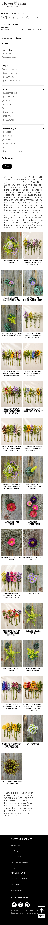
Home (4, 13)
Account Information (19, 879)
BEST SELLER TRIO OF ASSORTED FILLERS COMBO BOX (33, 262)
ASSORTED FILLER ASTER (11, 261)
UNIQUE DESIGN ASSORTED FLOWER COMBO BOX (11, 706)
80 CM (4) (8, 140)
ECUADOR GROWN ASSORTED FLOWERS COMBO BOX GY (33, 373)
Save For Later (16, 891)
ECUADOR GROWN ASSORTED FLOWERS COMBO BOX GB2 (33, 336)
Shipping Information (19, 863)
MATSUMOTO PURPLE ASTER (32, 559)
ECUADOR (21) (10, 77)
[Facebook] (14, 903)
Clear (7, 166)
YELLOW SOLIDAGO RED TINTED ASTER (12, 782)
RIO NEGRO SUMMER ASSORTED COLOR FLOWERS (11, 633)
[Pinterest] (26, 903)
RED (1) (7, 108)
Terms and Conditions (33, 910)
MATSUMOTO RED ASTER (11, 523)
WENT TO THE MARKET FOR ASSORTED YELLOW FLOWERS (11, 746)
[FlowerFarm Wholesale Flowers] (14, 7)
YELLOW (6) (9, 120)
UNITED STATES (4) (12, 81)
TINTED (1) (8, 112)
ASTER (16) (8, 53)
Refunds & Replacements (21, 857)
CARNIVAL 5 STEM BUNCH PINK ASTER (11, 299)
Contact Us (15, 845)
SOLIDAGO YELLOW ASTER (33, 632)
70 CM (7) (8, 136)
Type (13, 13)
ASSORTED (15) (10, 93)
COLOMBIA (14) (10, 73)
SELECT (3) (8, 147)
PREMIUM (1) (9, 144)
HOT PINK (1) (9, 97)
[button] (43, 4)
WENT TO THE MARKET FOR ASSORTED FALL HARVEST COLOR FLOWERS (33, 707)
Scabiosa (5, 27)
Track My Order (17, 851)
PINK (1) (7, 101)
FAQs (13, 869)
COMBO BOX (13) (11, 57)
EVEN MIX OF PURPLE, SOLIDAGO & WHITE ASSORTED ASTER (11, 486)
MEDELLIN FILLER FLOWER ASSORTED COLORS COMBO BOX (12, 595)
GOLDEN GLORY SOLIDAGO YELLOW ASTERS (33, 486)
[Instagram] (20, 903)
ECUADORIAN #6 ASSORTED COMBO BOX (33, 410)
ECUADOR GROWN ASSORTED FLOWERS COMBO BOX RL (11, 411)
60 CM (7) (8, 132)
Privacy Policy (16, 910)
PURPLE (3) (8, 105)
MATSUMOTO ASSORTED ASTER (32, 523)
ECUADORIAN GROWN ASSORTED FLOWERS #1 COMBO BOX (11, 449)
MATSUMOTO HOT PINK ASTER (11, 559)
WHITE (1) (8, 116)
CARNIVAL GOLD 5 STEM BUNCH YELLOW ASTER (11, 335)
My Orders (15, 885)
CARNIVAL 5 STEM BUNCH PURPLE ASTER (32, 299)
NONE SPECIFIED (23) (13, 151)
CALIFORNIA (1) (10, 69)
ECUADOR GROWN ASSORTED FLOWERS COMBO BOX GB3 (11, 373)
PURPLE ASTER (33, 593)
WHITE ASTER (33, 744)
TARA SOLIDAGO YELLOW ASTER (33, 670)
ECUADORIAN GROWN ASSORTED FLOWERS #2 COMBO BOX (33, 449)
